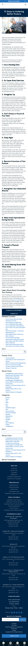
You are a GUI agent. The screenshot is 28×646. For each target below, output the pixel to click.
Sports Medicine (10, 423)
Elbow (7, 399)
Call (3, 644)
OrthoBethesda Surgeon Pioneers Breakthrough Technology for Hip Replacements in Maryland (14, 375)
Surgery (8, 424)
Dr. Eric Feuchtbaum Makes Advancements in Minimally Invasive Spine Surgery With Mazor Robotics (15, 339)
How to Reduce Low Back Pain (13, 322)
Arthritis (8, 397)
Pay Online (14, 472)
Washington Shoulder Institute (14, 502)
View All (17, 604)
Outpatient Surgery (11, 407)
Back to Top (14, 636)
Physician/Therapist (11, 412)
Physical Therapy (10, 411)
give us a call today (17, 300)
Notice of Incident (14, 1)
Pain (7, 409)
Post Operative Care (14, 491)
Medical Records (14, 485)
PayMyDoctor (14, 474)
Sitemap (14, 630)
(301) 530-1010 (16, 599)
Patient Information (14, 487)
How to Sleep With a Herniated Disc (15, 326)
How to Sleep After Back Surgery (14, 324)
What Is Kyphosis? (10, 342)
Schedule (11, 644)
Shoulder (8, 419)
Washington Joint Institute (14, 500)
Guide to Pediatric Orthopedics (14, 392)
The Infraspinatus (10, 358)
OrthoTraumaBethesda (14, 506)
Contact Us (14, 313)
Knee (7, 406)
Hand (7, 402)
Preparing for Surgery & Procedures (14, 493)
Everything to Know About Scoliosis (15, 346)
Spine (7, 421)
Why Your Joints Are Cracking (13, 364)
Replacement (9, 416)
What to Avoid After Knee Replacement (16, 363)
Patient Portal (14, 470)
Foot (7, 401)
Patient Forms (14, 489)
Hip (6, 404)
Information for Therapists (14, 478)
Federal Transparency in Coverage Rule (14, 627)
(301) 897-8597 (15, 601)
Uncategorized (9, 426)
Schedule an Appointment (14, 310)
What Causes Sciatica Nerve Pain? (14, 344)
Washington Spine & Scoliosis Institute (14, 504)
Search (4, 349)
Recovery (8, 414)
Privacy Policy (14, 628)
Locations (17, 644)
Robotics (8, 418)
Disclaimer (14, 623)
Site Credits (14, 625)
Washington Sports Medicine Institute (14, 510)
